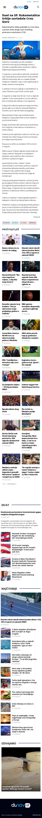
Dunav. (20, 815)
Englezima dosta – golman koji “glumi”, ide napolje (31, 362)
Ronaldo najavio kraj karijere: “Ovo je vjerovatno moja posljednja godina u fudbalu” (11, 309)
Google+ (24, 222)
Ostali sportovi (8, 38)
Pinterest (33, 222)
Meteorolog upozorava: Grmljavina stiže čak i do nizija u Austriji (22, 729)
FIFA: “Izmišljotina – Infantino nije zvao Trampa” (10, 362)
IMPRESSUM (37, 815)
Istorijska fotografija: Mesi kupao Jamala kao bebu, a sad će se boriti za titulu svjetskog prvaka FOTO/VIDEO (29, 440)
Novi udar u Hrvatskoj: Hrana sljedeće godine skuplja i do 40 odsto (22, 670)
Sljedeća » (13, 484)
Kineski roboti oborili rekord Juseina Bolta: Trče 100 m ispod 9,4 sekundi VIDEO (31, 251)
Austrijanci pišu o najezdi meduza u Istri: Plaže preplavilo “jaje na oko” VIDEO (23, 644)
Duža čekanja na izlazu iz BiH (23, 705)
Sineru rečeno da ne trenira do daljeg (10, 249)
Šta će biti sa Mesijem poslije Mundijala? (28, 411)
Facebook (7, 222)
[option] (21, 769)
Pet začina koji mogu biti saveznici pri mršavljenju (23, 693)
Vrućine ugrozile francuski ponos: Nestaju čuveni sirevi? (17, 787)
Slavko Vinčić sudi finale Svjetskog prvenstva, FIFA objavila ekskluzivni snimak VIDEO (10, 438)
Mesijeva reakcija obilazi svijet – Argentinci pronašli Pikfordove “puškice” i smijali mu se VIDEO (11, 472)
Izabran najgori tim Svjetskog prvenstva (30, 385)
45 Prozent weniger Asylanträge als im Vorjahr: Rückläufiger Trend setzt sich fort (24, 548)
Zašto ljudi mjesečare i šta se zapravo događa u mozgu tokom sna (24, 682)
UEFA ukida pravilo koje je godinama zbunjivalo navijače (30, 335)
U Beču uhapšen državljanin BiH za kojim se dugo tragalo (24, 631)
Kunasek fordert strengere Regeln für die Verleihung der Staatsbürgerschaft (24, 535)
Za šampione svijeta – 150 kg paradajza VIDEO (10, 386)
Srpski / (29, 1)
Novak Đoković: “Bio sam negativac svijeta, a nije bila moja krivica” (10, 278)
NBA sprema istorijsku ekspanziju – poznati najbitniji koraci (31, 307)
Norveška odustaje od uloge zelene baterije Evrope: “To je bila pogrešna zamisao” (24, 658)
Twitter (15, 222)
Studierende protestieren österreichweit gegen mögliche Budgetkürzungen (21, 513)
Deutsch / (36, 1)
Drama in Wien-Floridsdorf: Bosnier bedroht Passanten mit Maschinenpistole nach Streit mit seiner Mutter (24, 562)
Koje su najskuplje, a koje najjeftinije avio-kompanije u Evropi (24, 717)
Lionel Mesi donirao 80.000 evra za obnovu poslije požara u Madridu (10, 336)
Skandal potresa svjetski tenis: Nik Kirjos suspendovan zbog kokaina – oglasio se (30, 279)
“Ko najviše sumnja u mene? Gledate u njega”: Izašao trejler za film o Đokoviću (31, 471)
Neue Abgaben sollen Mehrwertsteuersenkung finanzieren (23, 574)
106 (8, 484)
